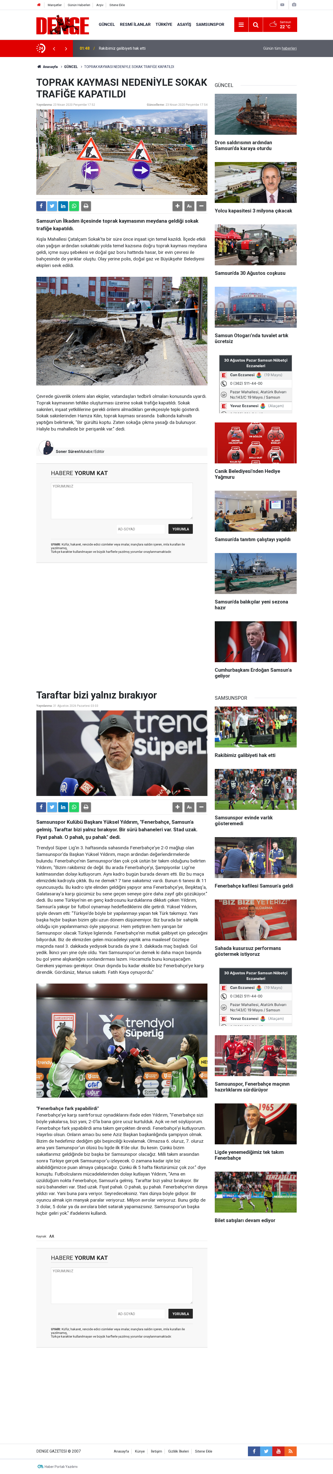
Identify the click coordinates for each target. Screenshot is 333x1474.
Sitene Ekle (117, 5)
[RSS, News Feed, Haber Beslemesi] (290, 1451)
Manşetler (55, 5)
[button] (177, 206)
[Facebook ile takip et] (254, 1451)
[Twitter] (52, 206)
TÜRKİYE (164, 24)
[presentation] (54, 48)
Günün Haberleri (79, 5)
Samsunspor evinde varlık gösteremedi (132, 48)
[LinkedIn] (63, 206)
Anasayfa (50, 67)
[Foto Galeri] (294, 4)
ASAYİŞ (184, 24)
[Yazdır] (86, 206)
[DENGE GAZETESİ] (62, 24)
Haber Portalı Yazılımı (61, 1467)
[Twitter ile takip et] (266, 1451)
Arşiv (99, 5)
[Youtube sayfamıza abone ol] (278, 1451)
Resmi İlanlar (135, 24)
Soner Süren (67, 451)
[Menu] (241, 24)
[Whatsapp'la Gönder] (74, 206)
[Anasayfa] (39, 5)
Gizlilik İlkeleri (178, 1451)
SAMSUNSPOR (210, 24)
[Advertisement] (121, 610)
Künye (140, 1451)
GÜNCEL (107, 24)
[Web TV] (282, 4)
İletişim (156, 1451)
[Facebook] (41, 206)
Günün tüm (280, 48)
